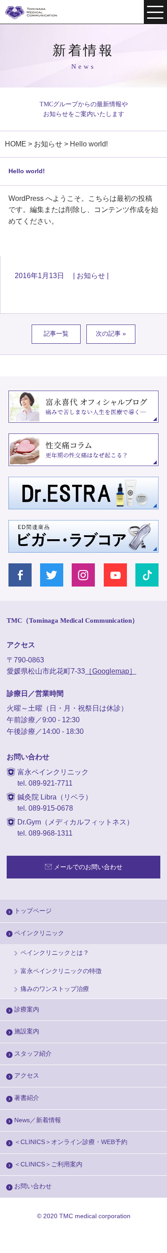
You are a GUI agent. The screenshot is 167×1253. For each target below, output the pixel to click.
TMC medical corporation (94, 1216)
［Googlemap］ (110, 671)
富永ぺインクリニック (37, 12)
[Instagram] (83, 575)
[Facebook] (20, 575)
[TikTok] (147, 575)
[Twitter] (52, 575)
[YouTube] (115, 575)
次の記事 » (111, 333)
